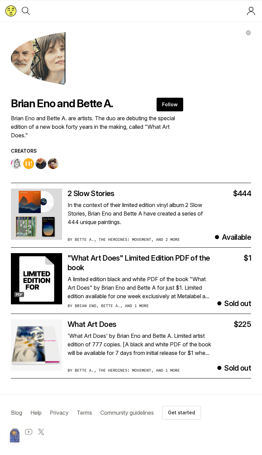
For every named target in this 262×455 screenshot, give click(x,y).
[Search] (25, 10)
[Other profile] (248, 33)
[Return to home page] (10, 10)
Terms (84, 412)
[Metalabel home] (14, 436)
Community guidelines (127, 412)
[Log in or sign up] (251, 10)
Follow (170, 104)
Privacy (59, 412)
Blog (16, 412)
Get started (181, 412)
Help (36, 412)
